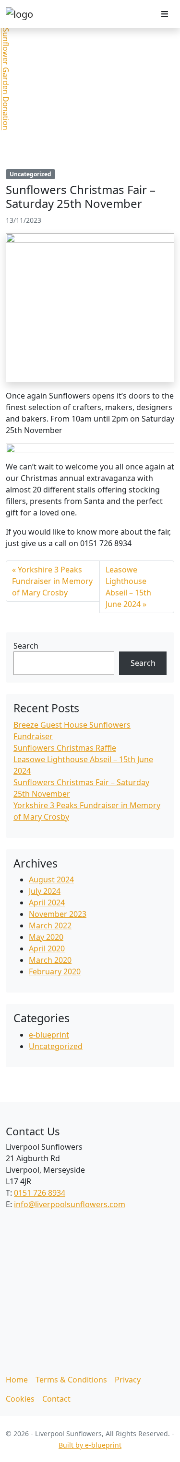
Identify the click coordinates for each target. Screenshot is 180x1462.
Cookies (20, 1398)
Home (17, 1379)
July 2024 (44, 891)
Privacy (128, 1379)
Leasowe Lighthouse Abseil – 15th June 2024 (128, 586)
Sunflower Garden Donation (5, 79)
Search (25, 645)
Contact (56, 1398)
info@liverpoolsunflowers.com (69, 1204)
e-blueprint (49, 1034)
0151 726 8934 (39, 1193)
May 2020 (46, 937)
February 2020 (55, 971)
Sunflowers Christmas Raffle (64, 747)
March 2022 (50, 925)
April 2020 (47, 948)
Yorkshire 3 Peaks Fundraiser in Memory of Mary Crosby (52, 581)
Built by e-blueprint (90, 1445)
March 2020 (50, 960)
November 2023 (57, 914)
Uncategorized (30, 174)
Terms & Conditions (71, 1379)
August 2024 (51, 879)
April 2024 (47, 902)
